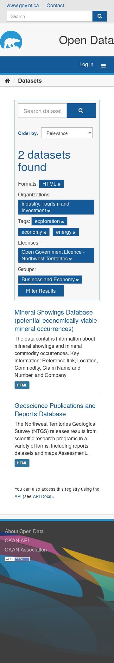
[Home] (7, 80)
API (18, 496)
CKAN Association (26, 549)
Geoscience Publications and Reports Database (55, 409)
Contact (55, 5)
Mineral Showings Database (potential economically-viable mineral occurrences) (56, 320)
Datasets (30, 80)
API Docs (42, 496)
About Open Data (24, 531)
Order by (27, 133)
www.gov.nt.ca (23, 5)
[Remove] (59, 184)
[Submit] (99, 16)
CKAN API (17, 540)
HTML (22, 385)
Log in (86, 64)
